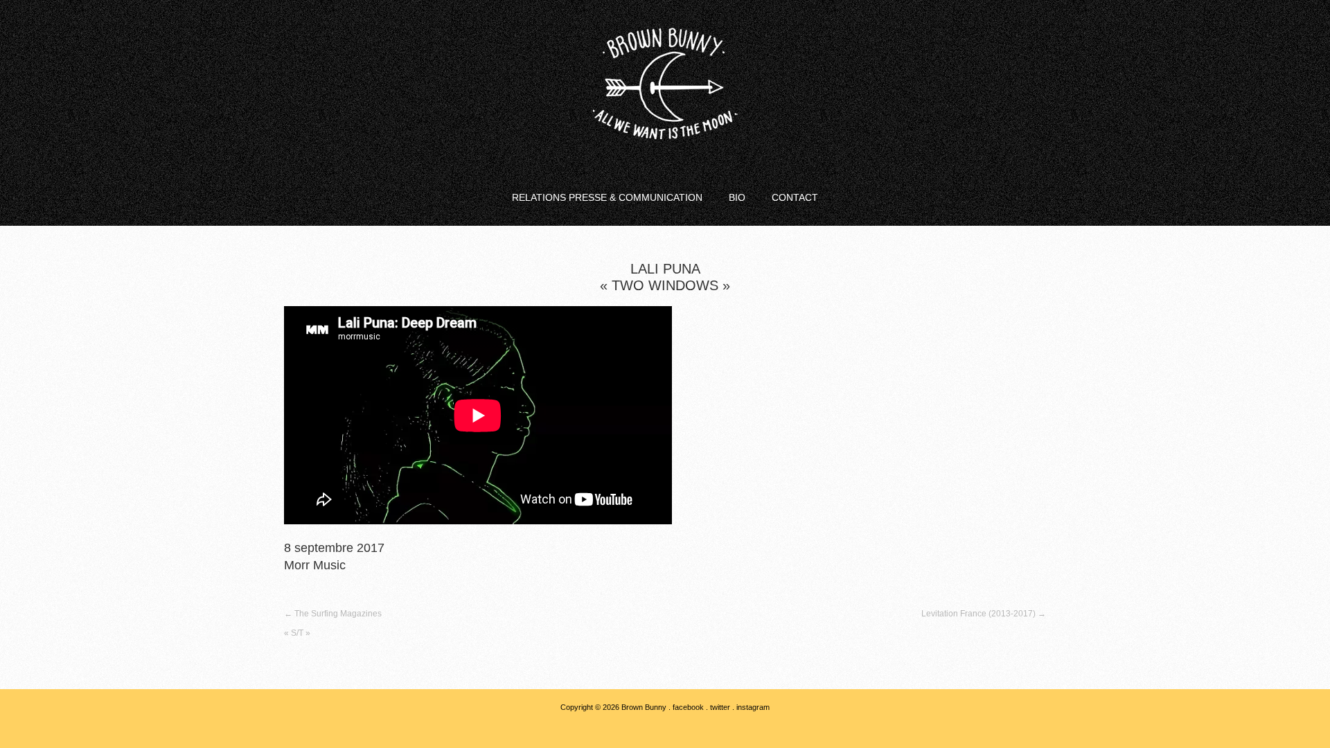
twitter (720, 707)
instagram (753, 707)
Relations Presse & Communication (607, 197)
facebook (688, 707)
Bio (737, 197)
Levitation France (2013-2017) (983, 613)
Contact (795, 197)
